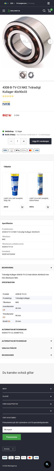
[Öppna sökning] (44, 10)
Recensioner (8, 355)
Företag (31, 3)
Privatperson (21, 3)
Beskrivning (7, 268)
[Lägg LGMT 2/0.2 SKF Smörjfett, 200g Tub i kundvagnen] (22, 206)
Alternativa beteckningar (14, 341)
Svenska (7, 449)
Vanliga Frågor (9, 348)
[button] (8, 96)
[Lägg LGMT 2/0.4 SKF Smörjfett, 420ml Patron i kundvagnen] (47, 206)
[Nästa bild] (50, 41)
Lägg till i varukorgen (40, 141)
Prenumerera (11, 437)
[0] (49, 10)
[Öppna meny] (4, 11)
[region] (27, 193)
